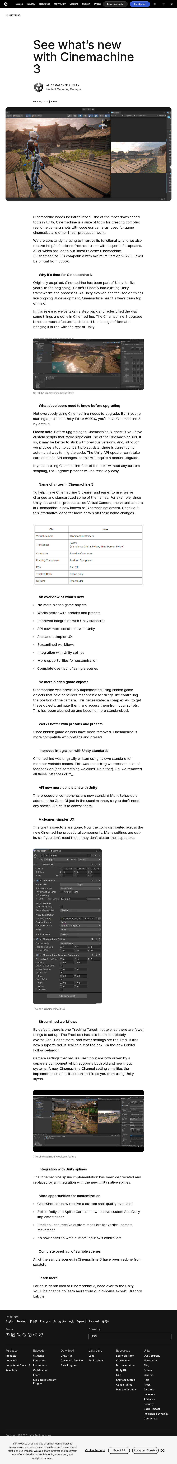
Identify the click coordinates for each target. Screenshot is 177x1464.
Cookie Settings (95, 1450)
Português (59, 1321)
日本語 (33, 1321)
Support (86, 4)
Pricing (97, 4)
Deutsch (22, 1321)
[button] (115, 4)
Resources (44, 4)
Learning (74, 4)
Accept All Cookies (145, 1450)
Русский (94, 1321)
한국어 (105, 1321)
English (10, 1321)
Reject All (119, 1450)
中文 (71, 1321)
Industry (31, 4)
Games (19, 4)
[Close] (162, 1450)
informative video (53, 513)
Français (45, 1321)
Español (81, 1321)
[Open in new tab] (28, 1365)
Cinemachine (43, 217)
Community (60, 4)
